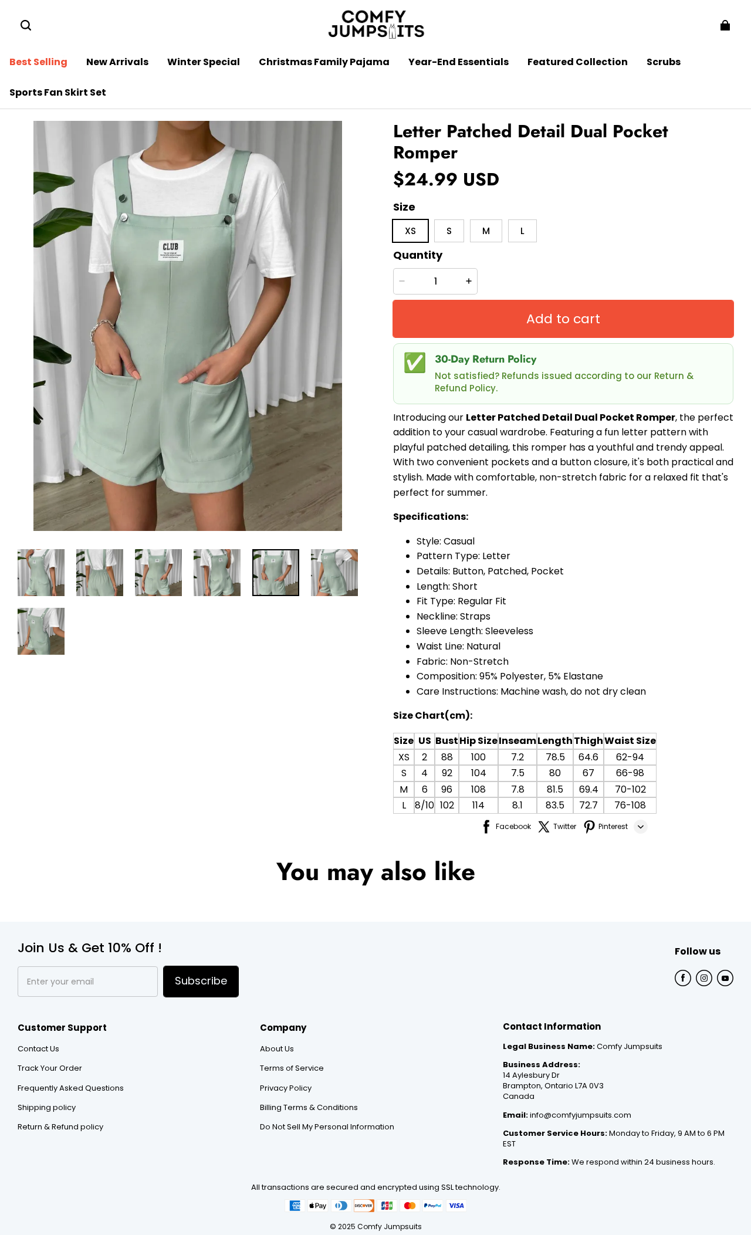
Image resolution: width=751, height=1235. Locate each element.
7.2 (517, 757)
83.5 (555, 805)
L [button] (522, 231)
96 (446, 789)
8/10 (424, 805)
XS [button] (410, 231)
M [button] (486, 231)
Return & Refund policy (60, 1127)
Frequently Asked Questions (71, 1088)
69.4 (588, 789)
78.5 (555, 757)
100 (478, 757)
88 (447, 757)
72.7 (588, 805)
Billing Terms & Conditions (309, 1107)
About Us (277, 1049)
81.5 (555, 789)
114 (478, 805)
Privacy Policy (286, 1088)
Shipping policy (47, 1107)
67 (588, 773)
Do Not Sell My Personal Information (327, 1127)
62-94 (630, 757)
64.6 (588, 757)
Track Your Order (50, 1068)
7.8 (518, 789)
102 (447, 805)
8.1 (517, 805)
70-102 (630, 789)
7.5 (518, 773)
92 (447, 773)
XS (404, 757)
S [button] (449, 231)
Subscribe (201, 980)
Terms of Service (292, 1068)
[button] (26, 25)
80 (555, 773)
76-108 (630, 805)
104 (478, 773)
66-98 (630, 773)
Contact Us (38, 1049)
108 (478, 789)
